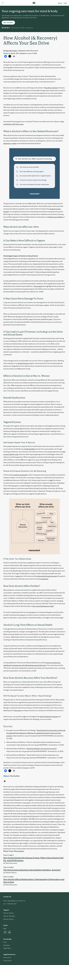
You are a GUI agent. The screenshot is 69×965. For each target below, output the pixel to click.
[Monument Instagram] (5, 932)
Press (5, 942)
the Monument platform (55, 217)
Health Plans (7, 948)
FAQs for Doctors (8, 919)
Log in (65, 3)
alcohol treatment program (49, 717)
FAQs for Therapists (9, 916)
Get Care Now (8, 23)
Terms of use (7, 957)
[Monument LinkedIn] (9, 932)
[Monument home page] (34, 3)
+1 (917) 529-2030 (11, 904)
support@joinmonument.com (16, 901)
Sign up (60, 3)
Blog (4, 928)
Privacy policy (7, 960)
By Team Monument (10, 51)
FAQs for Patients (8, 913)
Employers (6, 945)
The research (38, 286)
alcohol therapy (23, 363)
